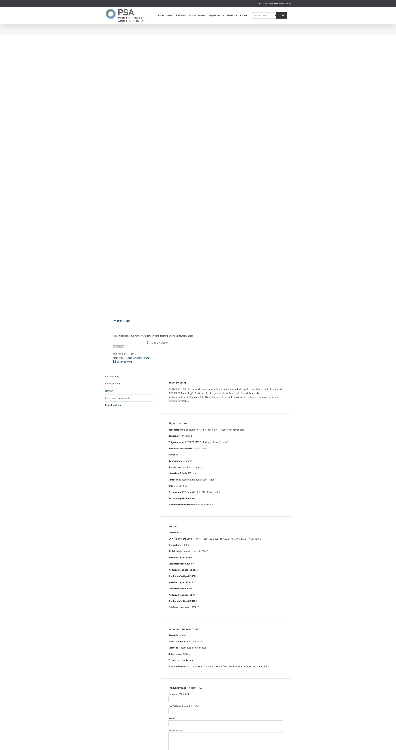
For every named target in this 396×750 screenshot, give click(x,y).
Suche (281, 15)
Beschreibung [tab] (112, 376)
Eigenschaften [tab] (112, 383)
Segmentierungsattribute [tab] (117, 398)
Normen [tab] (109, 390)
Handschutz (143, 357)
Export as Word (124, 361)
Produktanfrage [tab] (113, 405)
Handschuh (130, 357)
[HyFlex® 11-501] (149, 177)
